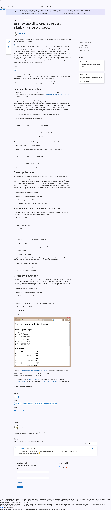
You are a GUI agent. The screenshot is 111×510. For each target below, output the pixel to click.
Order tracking (3, 501)
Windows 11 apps (75, 499)
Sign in (2, 9)
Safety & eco (50, 509)
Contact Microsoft (20, 509)
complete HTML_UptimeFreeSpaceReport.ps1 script (35, 370)
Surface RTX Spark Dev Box (28, 499)
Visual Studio (29, 506)
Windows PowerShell (52, 403)
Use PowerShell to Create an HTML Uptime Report (57, 94)
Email (18, 468)
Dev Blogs (8, 6)
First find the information (85, 42)
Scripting (17, 396)
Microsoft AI (3, 504)
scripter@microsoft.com (20, 381)
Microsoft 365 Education (77, 501)
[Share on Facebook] (15, 410)
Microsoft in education (42, 501)
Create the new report (84, 50)
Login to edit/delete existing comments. (35, 441)
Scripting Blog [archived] (17, 6)
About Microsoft (39, 506)
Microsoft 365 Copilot (53, 504)
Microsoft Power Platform (34, 504)
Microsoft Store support (100, 499)
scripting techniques (28, 403)
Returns (108, 499)
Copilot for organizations (40, 499)
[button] (15, 46)
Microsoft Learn (81, 504)
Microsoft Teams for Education (65, 501)
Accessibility (78, 506)
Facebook (37, 379)
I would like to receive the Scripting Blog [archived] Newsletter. (33, 481)
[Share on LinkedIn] (23, 410)
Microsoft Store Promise (22, 501)
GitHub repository (84, 13)
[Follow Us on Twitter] (63, 467)
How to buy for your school (89, 501)
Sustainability (85, 506)
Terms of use (39, 509)
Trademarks (44, 509)
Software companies (21, 506)
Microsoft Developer (73, 504)
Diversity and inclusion (70, 506)
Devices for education (52, 501)
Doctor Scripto (22, 33)
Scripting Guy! (18, 403)
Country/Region (21, 474)
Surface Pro (2, 499)
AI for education (24, 502)
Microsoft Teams (44, 504)
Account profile (82, 499)
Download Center (91, 499)
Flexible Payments (32, 501)
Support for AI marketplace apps (93, 504)
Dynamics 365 (18, 504)
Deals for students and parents (13, 502)
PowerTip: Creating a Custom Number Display (90, 65)
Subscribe (20, 487)
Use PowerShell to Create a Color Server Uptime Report (91, 78)
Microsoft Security (10, 504)
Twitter (30, 379)
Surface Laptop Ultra (17, 499)
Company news (47, 506)
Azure (66, 504)
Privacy (26, 509)
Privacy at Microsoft (55, 506)
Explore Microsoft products (64, 499)
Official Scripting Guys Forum (50, 381)
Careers (34, 506)
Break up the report (83, 45)
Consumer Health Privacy (6, 509)
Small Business (62, 504)
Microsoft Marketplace (11, 506)
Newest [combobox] (90, 443)
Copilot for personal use (52, 499)
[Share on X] (19, 410)
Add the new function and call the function (89, 47)
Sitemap (14, 509)
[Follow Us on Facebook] (59, 467)
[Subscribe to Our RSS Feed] (67, 467)
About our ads (61, 509)
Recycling (56, 509)
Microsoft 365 (24, 504)
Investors (63, 506)
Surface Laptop (9, 499)
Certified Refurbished (12, 501)
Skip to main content (5, 1)
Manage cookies (32, 509)
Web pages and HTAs (40, 403)
